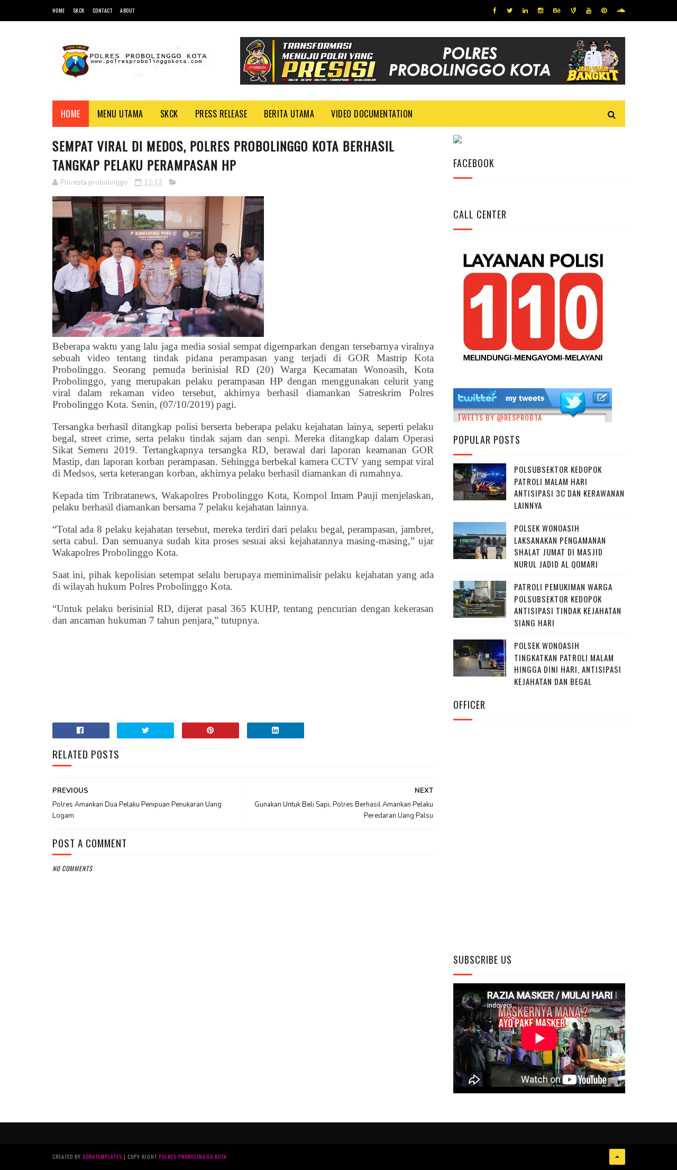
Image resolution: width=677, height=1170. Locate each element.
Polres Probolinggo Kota (193, 1156)
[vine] (573, 10)
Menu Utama (120, 113)
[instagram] (540, 10)
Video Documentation (372, 113)
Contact (103, 10)
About (127, 10)
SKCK (79, 10)
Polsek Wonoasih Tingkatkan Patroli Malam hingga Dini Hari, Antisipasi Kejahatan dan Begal (567, 663)
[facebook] (494, 10)
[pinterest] (604, 10)
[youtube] (588, 10)
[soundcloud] (620, 10)
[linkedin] (525, 10)
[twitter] (509, 10)
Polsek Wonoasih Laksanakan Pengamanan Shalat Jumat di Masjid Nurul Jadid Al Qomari (560, 546)
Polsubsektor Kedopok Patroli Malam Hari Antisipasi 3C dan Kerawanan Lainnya (569, 487)
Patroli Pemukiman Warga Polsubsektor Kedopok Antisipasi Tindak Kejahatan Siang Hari (567, 604)
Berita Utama (289, 113)
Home (58, 10)
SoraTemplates (102, 1156)
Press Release (221, 113)
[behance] (557, 10)
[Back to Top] (617, 1157)
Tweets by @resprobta (500, 417)
